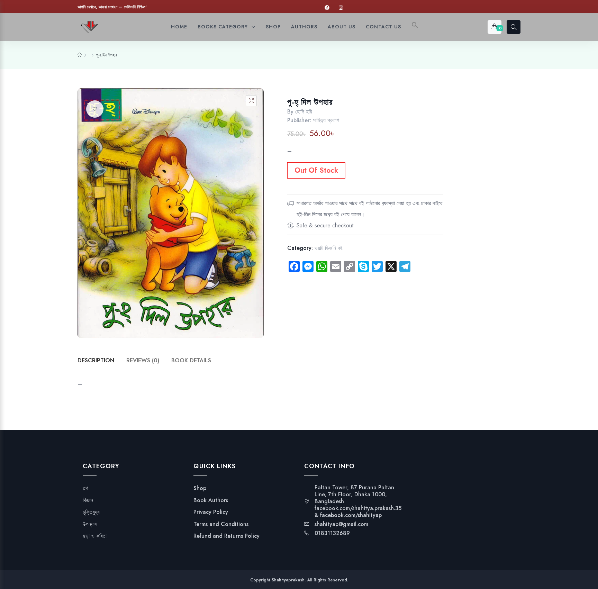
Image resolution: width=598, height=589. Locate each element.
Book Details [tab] (191, 360)
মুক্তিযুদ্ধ (91, 512)
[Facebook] (327, 8)
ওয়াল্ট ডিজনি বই (329, 248)
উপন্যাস (90, 524)
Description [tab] (96, 360)
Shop (199, 488)
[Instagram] (341, 8)
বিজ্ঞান (88, 500)
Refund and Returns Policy (226, 536)
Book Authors (210, 500)
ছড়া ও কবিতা (95, 536)
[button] (415, 27)
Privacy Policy (210, 512)
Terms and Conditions (220, 524)
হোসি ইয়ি (303, 112)
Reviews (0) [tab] (142, 360)
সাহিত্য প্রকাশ (326, 120)
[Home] (80, 55)
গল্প (85, 488)
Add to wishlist (94, 109)
